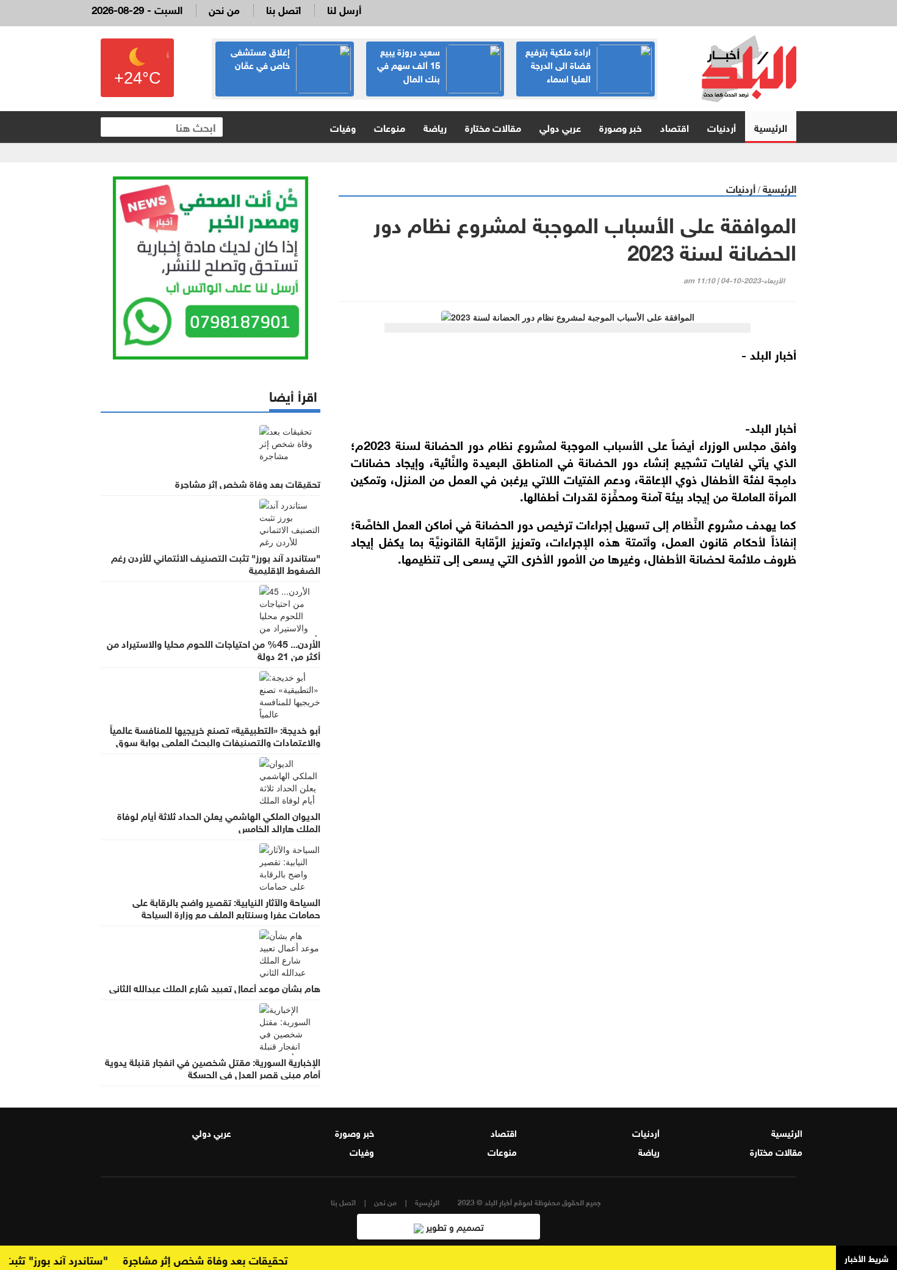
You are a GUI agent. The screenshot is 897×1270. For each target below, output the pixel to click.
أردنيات (721, 126)
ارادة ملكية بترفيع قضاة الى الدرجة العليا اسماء (558, 64)
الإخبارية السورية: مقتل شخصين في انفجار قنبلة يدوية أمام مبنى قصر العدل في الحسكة (212, 1067)
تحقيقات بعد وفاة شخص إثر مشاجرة (247, 483)
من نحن (224, 8)
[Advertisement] (567, 720)
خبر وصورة (620, 126)
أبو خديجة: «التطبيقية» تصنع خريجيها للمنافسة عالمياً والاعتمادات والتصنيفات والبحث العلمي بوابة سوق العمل (215, 741)
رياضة (435, 126)
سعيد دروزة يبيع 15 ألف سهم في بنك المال (408, 64)
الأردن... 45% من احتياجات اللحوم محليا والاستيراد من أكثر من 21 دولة (213, 649)
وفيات (343, 126)
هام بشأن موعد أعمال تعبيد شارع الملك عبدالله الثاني (214, 987)
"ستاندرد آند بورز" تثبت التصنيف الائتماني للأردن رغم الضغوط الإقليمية (215, 563)
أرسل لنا (344, 8)
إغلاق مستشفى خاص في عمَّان (260, 57)
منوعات (389, 126)
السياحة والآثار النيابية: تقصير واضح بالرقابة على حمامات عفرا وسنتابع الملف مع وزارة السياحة (226, 907)
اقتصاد (674, 126)
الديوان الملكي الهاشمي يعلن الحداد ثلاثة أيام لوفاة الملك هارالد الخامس (218, 821)
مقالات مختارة (493, 126)
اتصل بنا (283, 8)
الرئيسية (770, 126)
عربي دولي (560, 126)
